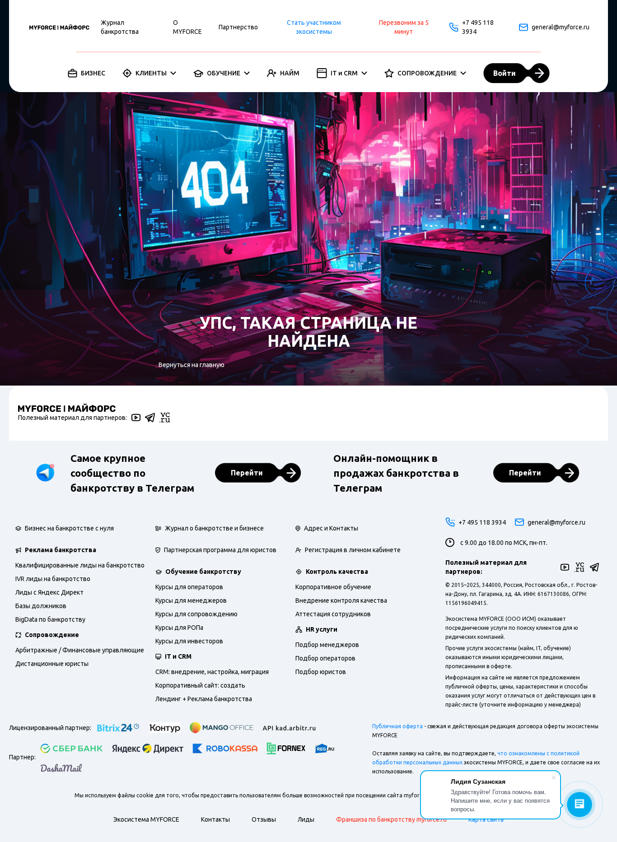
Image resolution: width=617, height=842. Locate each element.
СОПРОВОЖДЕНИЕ (427, 73)
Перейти (247, 473)
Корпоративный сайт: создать (200, 685)
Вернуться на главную (191, 364)
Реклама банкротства (60, 550)
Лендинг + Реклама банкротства (203, 698)
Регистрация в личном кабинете (353, 550)
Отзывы (264, 819)
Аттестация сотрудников (333, 614)
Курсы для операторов (189, 587)
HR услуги (321, 629)
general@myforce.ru (560, 27)
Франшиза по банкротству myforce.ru (391, 819)
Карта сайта (486, 819)
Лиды (306, 819)
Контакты (215, 819)
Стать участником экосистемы (314, 27)
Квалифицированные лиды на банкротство (80, 565)
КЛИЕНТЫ (151, 73)
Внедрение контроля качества (341, 600)
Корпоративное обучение (333, 587)
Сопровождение (52, 634)
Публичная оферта (397, 726)
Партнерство (238, 27)
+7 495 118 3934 (478, 27)
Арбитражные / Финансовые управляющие (79, 650)
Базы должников (40, 605)
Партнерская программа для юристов (220, 550)
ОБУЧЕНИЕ (223, 73)
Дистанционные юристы (52, 663)
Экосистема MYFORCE (146, 819)
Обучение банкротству (203, 571)
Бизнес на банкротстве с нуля (69, 528)
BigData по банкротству (50, 619)
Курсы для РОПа (179, 627)
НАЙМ (289, 73)
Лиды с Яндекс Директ (49, 592)
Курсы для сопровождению (196, 614)
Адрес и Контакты (331, 528)
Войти (504, 73)
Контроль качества (337, 571)
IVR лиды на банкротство (52, 578)
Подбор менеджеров (327, 644)
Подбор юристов (320, 671)
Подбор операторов (325, 658)
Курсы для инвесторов (189, 641)
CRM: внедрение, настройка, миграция (212, 671)
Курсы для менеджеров (191, 600)
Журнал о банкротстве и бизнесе (214, 528)
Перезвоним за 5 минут (404, 27)
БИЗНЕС (93, 73)
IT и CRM (344, 73)
